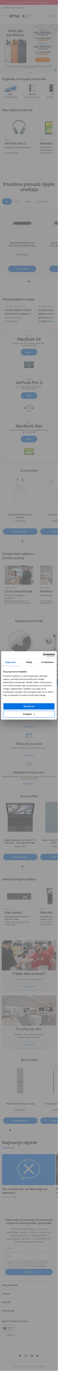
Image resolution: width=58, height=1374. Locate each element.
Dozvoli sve (29, 706)
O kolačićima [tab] (47, 662)
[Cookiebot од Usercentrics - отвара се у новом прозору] (43, 655)
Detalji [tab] (29, 662)
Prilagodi (27, 714)
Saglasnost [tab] (10, 662)
